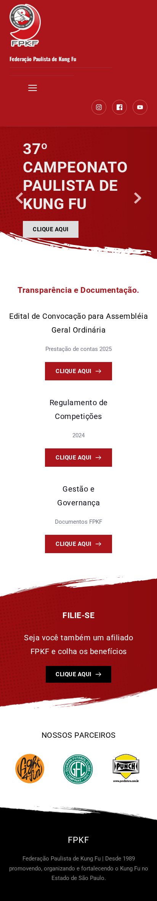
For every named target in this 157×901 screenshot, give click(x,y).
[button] (32, 87)
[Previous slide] (19, 198)
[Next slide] (138, 198)
